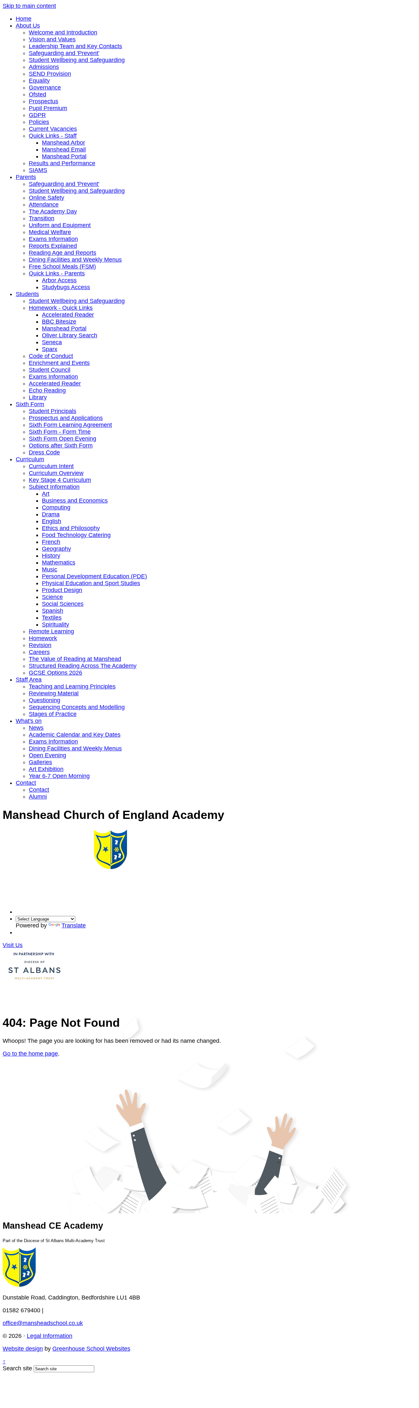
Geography (56, 548)
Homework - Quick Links (61, 308)
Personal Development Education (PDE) (94, 576)
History (51, 555)
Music (49, 569)
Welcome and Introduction (63, 32)
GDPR (37, 115)
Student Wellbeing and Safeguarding (77, 60)
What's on (29, 721)
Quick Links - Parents (57, 273)
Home (23, 18)
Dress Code (44, 452)
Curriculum (30, 459)
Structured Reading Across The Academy (83, 666)
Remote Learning (51, 631)
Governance (45, 87)
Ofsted (37, 94)
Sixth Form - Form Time (60, 431)
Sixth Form (30, 404)
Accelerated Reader (68, 314)
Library (38, 397)
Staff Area (29, 679)
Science (52, 597)
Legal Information (49, 1336)
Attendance (44, 204)
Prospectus (43, 101)
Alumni (38, 796)
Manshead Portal (64, 156)
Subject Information (54, 487)
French (51, 542)
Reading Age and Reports (62, 252)
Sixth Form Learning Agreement (70, 425)
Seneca (52, 342)
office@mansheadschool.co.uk (43, 1323)
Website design (23, 1348)
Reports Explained (53, 246)
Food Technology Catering (76, 535)
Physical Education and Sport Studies (91, 583)
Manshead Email (64, 149)
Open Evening (47, 755)
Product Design (62, 590)
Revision (40, 645)
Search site (17, 1368)
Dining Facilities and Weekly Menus (75, 259)
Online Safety (46, 197)
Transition (41, 218)
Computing (56, 507)
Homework (43, 638)
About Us (28, 25)
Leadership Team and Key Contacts (75, 46)
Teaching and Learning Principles (72, 686)
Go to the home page (30, 1053)
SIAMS (38, 170)
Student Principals (52, 411)
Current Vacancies (53, 129)
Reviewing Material (54, 693)
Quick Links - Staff (53, 135)
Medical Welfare (50, 232)
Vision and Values (52, 39)
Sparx (49, 349)
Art (45, 493)
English (51, 521)
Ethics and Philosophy (71, 528)
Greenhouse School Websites (91, 1348)
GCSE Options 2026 (55, 672)
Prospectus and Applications (66, 418)
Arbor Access (59, 280)
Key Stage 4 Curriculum (60, 480)
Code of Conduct (51, 356)
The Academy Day (53, 211)
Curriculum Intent (51, 466)
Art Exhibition (46, 769)
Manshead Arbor (63, 142)
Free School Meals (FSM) (62, 266)
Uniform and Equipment (60, 225)
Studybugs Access (66, 287)
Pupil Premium (48, 108)
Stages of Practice (53, 714)
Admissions (44, 67)
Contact (26, 783)
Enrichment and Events (59, 363)
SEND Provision (50, 73)
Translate (74, 925)
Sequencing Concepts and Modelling (77, 707)
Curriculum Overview (56, 473)
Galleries (40, 762)
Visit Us (13, 945)
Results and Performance (62, 163)
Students (27, 294)
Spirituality (55, 624)
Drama (51, 514)
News (36, 727)
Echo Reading (47, 390)
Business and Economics (75, 500)
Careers (39, 652)
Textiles (52, 617)
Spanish (52, 610)
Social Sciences (62, 604)
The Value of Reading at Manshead (75, 659)
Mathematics (58, 562)
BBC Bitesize (59, 321)
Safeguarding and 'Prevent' (64, 53)
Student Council (49, 370)
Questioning (44, 700)
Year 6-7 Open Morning (59, 776)
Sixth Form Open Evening (62, 438)
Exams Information (53, 239)
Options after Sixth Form (61, 445)
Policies (39, 122)
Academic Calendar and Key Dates (74, 734)
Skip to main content (29, 6)
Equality (39, 80)
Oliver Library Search (69, 335)
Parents (26, 177)
